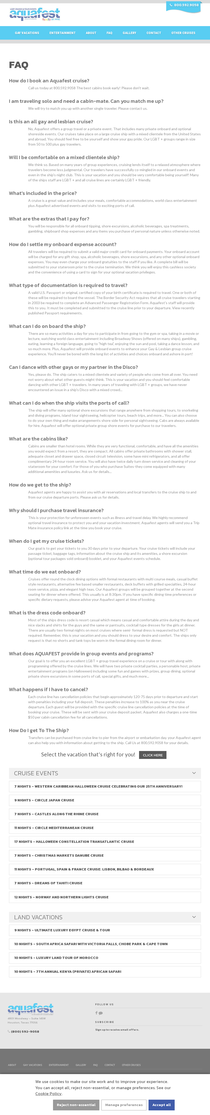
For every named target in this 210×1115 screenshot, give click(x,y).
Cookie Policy (48, 1093)
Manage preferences (124, 1105)
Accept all (161, 1105)
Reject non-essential (76, 1105)
